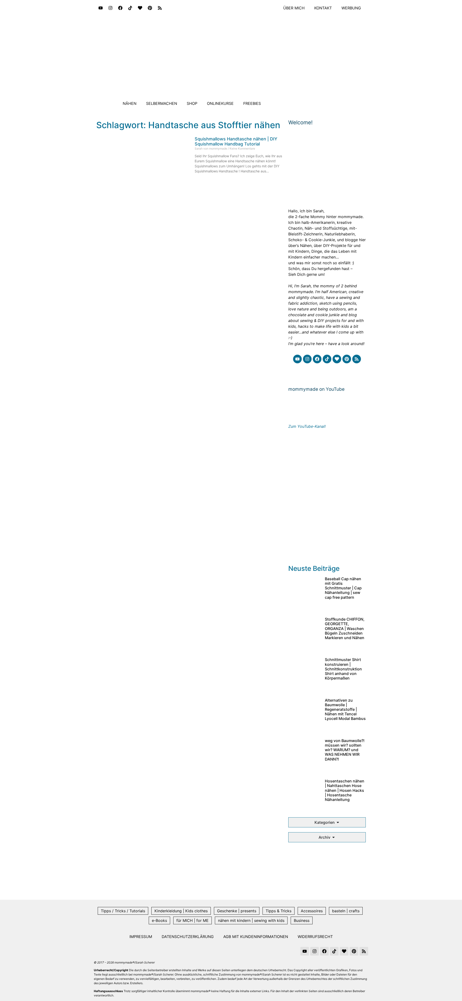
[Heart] (140, 8)
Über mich (294, 8)
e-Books (159, 920)
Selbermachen (161, 103)
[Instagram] (110, 8)
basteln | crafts (345, 910)
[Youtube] (100, 8)
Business (301, 920)
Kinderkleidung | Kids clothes (181, 910)
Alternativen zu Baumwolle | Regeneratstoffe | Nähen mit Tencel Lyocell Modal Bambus (345, 709)
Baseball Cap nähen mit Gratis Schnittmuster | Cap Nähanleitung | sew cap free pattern (343, 588)
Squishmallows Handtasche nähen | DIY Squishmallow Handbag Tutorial (236, 141)
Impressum (140, 936)
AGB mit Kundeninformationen (255, 936)
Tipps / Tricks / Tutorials (123, 910)
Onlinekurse (220, 103)
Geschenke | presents (236, 910)
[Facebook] (120, 8)
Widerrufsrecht (315, 936)
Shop (192, 103)
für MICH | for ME (192, 920)
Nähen (129, 103)
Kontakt (323, 8)
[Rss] (159, 8)
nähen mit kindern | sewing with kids (251, 920)
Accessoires (312, 910)
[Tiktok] (130, 8)
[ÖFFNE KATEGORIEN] (338, 822)
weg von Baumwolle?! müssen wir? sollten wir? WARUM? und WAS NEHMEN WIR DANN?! (345, 750)
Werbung (351, 8)
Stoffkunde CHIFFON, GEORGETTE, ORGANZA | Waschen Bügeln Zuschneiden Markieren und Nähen (345, 628)
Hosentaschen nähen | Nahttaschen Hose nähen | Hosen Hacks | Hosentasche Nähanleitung (344, 790)
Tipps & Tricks (278, 910)
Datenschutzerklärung (188, 936)
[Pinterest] (150, 8)
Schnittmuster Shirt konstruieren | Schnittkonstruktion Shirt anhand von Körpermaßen (343, 668)
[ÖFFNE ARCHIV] (333, 837)
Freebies (252, 103)
